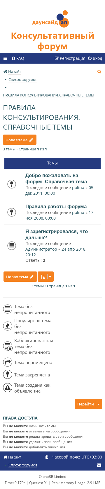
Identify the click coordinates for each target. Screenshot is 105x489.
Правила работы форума (56, 206)
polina (78, 187)
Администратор (41, 249)
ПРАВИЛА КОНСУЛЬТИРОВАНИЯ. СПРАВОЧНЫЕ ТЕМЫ (41, 117)
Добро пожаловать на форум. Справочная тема (56, 178)
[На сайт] (52, 15)
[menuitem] (17, 58)
